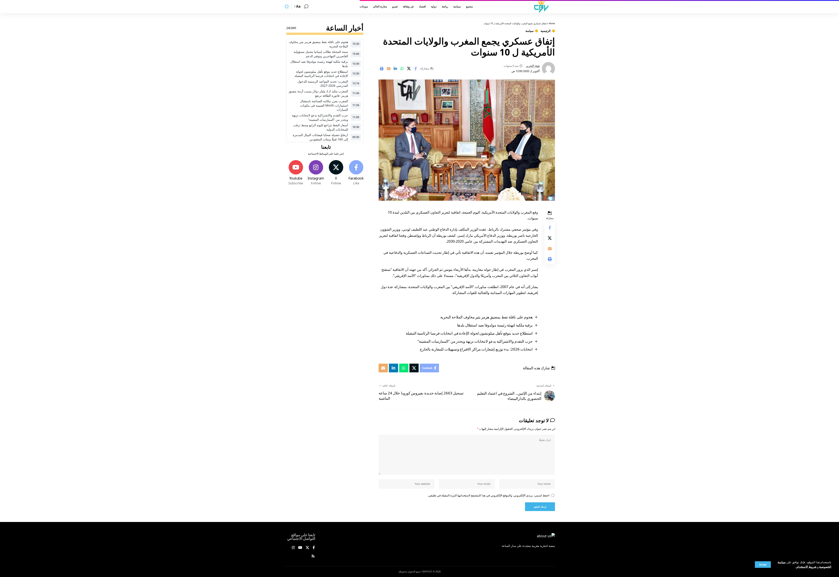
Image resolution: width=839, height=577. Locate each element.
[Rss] (313, 556)
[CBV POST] (541, 6)
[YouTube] (300, 548)
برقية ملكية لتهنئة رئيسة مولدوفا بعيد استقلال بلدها (495, 325)
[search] (306, 6)
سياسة (529, 30)
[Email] (388, 68)
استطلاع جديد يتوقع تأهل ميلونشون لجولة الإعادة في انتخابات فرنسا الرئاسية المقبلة (469, 333)
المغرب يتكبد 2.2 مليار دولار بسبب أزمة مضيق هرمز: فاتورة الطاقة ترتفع (318, 93)
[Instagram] (315, 172)
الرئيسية (546, 30)
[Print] (382, 68)
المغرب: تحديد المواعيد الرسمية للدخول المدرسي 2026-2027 (323, 83)
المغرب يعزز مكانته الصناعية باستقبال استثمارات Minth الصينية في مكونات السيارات (324, 105)
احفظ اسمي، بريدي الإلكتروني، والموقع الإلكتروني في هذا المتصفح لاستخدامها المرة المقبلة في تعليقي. (489, 495)
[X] (335, 172)
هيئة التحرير (533, 66)
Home (552, 23)
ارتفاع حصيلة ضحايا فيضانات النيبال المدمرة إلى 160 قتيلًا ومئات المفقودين (320, 137)
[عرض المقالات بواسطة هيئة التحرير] (548, 68)
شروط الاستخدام (806, 567)
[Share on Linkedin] (395, 68)
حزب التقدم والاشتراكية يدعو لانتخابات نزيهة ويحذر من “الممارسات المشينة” (475, 341)
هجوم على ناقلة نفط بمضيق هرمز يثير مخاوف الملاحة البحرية (486, 317)
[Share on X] (409, 68)
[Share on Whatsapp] (402, 68)
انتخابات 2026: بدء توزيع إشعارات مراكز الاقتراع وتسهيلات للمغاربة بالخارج (476, 349)
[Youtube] (295, 172)
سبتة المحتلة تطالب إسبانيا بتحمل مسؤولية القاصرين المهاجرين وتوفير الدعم (321, 54)
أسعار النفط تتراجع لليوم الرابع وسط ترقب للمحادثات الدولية (320, 127)
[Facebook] (356, 172)
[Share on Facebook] (416, 68)
